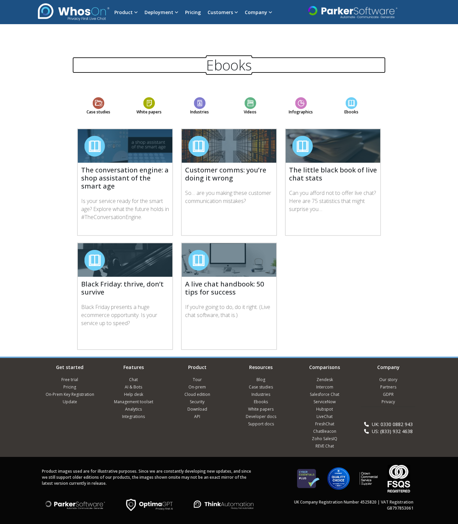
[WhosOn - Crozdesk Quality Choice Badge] (338, 481)
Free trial (69, 379)
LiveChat (325, 416)
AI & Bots (133, 387)
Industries (199, 112)
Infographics (301, 112)
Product (124, 12)
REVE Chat (325, 446)
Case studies (98, 112)
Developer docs (261, 416)
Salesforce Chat (324, 394)
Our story (388, 379)
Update (70, 402)
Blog (260, 379)
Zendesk (325, 379)
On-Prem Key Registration (70, 394)
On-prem (197, 387)
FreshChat (324, 424)
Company (257, 12)
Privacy (388, 402)
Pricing (193, 12)
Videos (250, 112)
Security (197, 402)
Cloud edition (197, 394)
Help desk (133, 394)
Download (197, 409)
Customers (221, 12)
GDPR (388, 394)
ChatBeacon (324, 431)
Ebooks (351, 112)
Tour (197, 379)
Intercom (324, 387)
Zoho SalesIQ (324, 438)
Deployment (160, 12)
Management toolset (133, 402)
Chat (133, 379)
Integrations (133, 416)
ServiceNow (324, 402)
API (197, 416)
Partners (388, 387)
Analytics (133, 409)
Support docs (261, 424)
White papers (149, 112)
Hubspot (324, 409)
